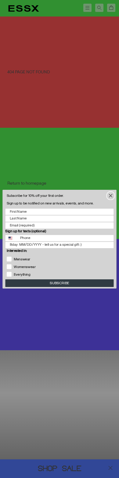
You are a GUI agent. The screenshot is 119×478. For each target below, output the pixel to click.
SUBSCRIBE (59, 283)
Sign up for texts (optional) (25, 231)
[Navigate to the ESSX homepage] (23, 8)
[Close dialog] (110, 195)
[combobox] (11, 238)
